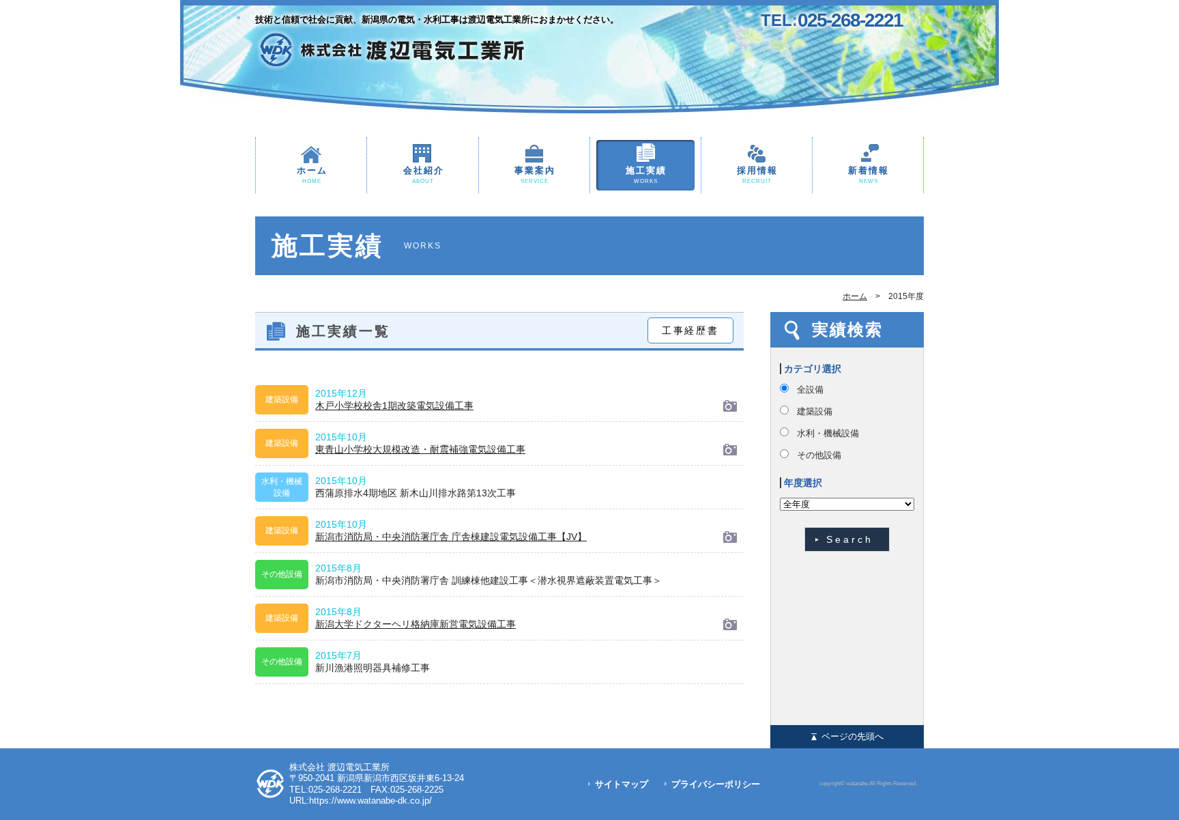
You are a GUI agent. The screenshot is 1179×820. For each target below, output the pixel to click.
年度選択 (803, 482)
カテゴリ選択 (812, 368)
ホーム (312, 174)
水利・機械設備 (828, 433)
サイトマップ (621, 784)
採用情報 (757, 174)
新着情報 (868, 174)
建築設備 (814, 411)
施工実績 (646, 174)
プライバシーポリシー (715, 784)
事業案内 (534, 174)
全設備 (810, 389)
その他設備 (819, 455)
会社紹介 (423, 174)
